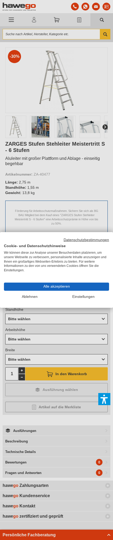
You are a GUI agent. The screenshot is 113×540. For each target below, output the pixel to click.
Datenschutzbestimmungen (86, 240)
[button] (104, 399)
